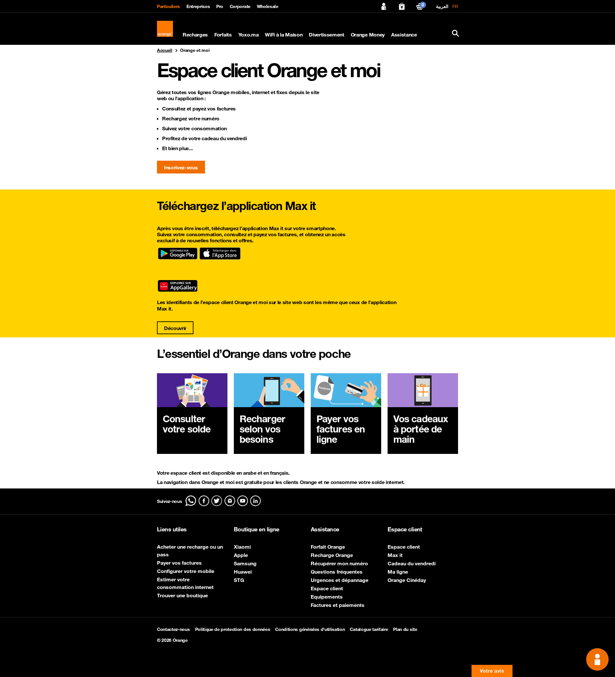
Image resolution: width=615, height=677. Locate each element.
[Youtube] (242, 501)
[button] (492, 671)
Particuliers (168, 6)
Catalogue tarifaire (369, 629)
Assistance (404, 35)
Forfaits (223, 35)
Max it (395, 555)
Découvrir (175, 328)
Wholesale (267, 6)
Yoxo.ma (248, 35)
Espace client (327, 588)
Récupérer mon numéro (339, 563)
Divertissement (326, 35)
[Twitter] (216, 501)
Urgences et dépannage (339, 580)
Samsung (245, 563)
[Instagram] (230, 501)
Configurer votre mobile (185, 571)
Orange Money (368, 35)
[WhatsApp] (190, 501)
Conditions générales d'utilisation (310, 629)
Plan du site (405, 629)
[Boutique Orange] (402, 6)
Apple (241, 555)
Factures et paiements (338, 605)
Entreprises (198, 6)
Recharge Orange (332, 555)
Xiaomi (242, 547)
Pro (219, 6)
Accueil (164, 50)
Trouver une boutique (182, 595)
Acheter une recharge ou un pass (190, 551)
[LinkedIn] (255, 501)
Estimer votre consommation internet (185, 583)
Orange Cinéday (407, 580)
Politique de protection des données (232, 629)
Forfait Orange (328, 547)
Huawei (243, 571)
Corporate (240, 6)
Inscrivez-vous (181, 167)
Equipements (327, 596)
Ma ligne (398, 571)
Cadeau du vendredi (412, 563)
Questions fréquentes (337, 571)
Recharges (195, 35)
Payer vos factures (179, 563)
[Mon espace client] (384, 6)
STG (239, 580)
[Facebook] (204, 501)
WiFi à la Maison (283, 35)
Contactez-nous (173, 629)
